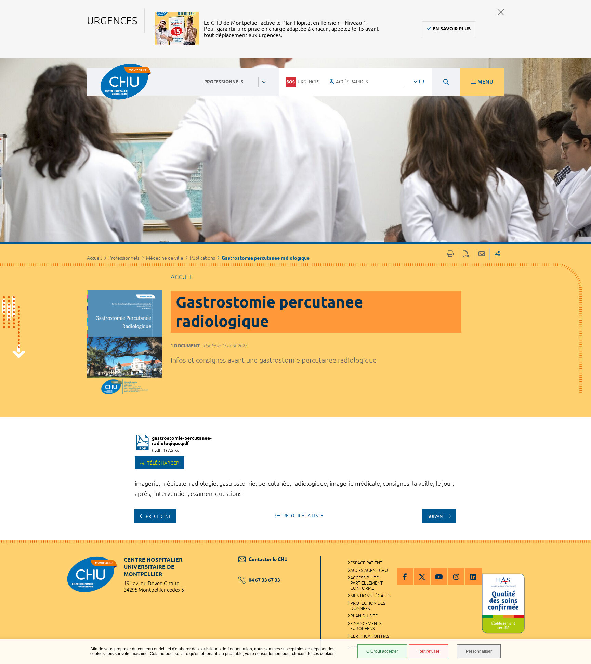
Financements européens (366, 626)
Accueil (94, 258)
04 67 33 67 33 (264, 580)
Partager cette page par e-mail (481, 254)
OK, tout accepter (382, 651)
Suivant (437, 516)
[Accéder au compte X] (422, 576)
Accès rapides (352, 81)
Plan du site (364, 615)
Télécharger (162, 463)
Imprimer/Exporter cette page (450, 254)
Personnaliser (479, 651)
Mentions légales (370, 595)
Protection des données (367, 606)
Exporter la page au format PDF (466, 254)
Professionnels (124, 258)
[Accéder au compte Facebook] (405, 576)
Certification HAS (369, 636)
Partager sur (497, 254)
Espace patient (366, 562)
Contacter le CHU (268, 559)
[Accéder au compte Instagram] (456, 576)
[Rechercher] (446, 82)
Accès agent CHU (369, 570)
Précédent (157, 516)
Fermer (501, 12)
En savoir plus (452, 29)
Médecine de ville (164, 258)
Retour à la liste (302, 516)
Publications (202, 258)
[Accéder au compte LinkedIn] (473, 576)
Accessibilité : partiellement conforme (366, 582)
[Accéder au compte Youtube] (439, 576)
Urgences (308, 81)
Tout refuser (428, 651)
